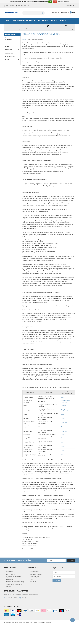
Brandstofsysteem (10, 56)
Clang (62, 414)
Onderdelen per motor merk (24, 20)
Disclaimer (9, 579)
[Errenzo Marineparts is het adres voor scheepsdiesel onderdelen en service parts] (12, 12)
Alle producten (34, 571)
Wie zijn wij (9, 571)
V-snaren (8, 63)
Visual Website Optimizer (65, 401)
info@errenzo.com (28, 598)
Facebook (64, 422)
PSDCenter (34, 622)
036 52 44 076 (12, 598)
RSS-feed (33, 582)
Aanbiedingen (34, 577)
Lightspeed (48, 622)
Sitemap (8, 587)
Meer (62, 20)
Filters (54, 20)
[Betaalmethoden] (6, 610)
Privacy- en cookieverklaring (35, 39)
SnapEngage (64, 410)
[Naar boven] (72, 620)
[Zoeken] (42, 13)
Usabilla (63, 405)
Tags (31, 579)
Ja (50, 1)
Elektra (7, 60)
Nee (55, 1)
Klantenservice (10, 574)
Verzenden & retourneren (14, 584)
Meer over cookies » (63, 1)
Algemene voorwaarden (13, 577)
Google (63, 397)
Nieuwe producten (36, 574)
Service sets (43, 20)
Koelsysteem (9, 53)
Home (8, 20)
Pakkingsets (9, 49)
